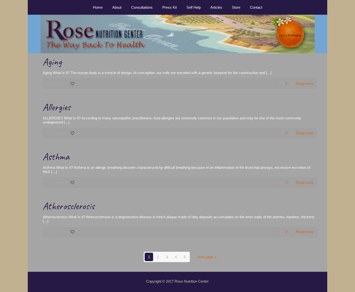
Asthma (56, 156)
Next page (205, 257)
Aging (52, 61)
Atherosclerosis (68, 206)
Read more (304, 83)
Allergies (57, 107)
